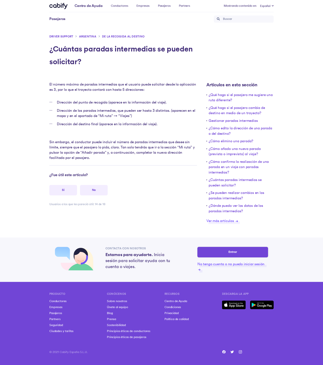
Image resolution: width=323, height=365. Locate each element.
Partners (184, 5)
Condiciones (172, 307)
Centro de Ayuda (175, 301)
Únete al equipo (117, 307)
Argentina (87, 36)
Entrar (232, 252)
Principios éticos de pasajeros (126, 337)
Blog (110, 313)
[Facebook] (224, 352)
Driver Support (61, 36)
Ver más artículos (220, 221)
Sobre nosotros (117, 301)
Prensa (111, 319)
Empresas (143, 5)
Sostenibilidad (116, 325)
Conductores (119, 5)
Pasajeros (164, 5)
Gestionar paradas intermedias (233, 121)
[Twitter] (232, 352)
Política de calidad (176, 319)
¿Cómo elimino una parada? (231, 141)
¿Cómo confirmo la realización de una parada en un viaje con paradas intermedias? (239, 167)
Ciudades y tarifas (61, 331)
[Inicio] (58, 6)
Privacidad (171, 313)
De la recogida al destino (123, 36)
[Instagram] (240, 352)
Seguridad (56, 325)
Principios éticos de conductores (128, 331)
